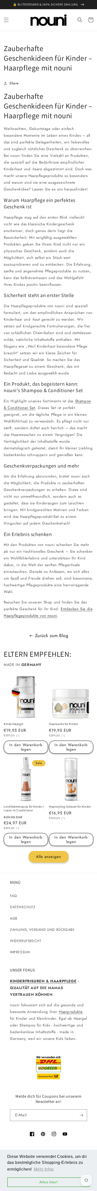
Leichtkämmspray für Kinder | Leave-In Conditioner (24, 808)
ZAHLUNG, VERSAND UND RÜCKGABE (42, 929)
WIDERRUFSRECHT (25, 940)
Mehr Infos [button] (44, 1169)
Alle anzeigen (48, 856)
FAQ (13, 895)
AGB (13, 918)
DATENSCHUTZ (23, 906)
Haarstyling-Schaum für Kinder (70, 806)
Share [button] (14, 83)
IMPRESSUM (20, 952)
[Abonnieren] (81, 1115)
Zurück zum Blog (51, 635)
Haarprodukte (71, 1011)
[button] (6, 19)
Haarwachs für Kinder (63, 724)
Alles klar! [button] (48, 1182)
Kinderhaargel (13, 724)
